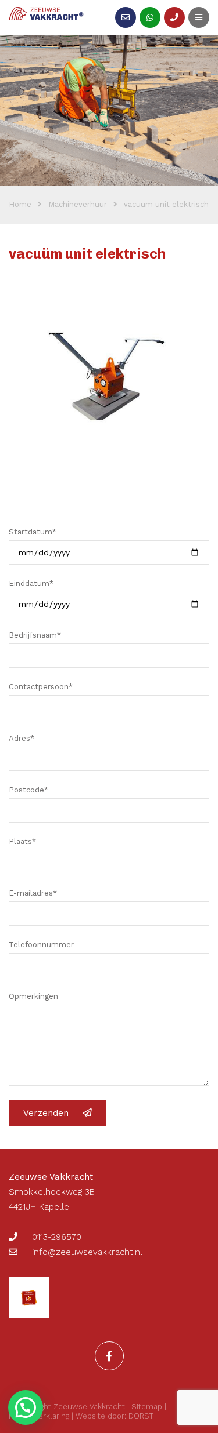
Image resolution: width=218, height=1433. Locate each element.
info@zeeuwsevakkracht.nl (87, 1252)
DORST (140, 1416)
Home (20, 204)
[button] (25, 1407)
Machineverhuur (77, 204)
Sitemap (146, 1406)
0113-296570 (56, 1237)
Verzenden (46, 1113)
